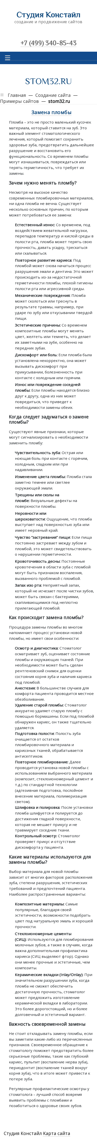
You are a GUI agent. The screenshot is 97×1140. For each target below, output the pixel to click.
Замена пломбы (51, 112)
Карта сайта (56, 1133)
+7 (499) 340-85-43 (48, 43)
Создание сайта (53, 95)
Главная (17, 95)
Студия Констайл (48, 14)
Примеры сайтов (19, 101)
